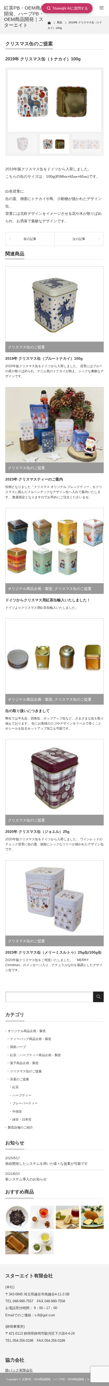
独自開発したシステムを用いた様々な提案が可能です (46, 1164)
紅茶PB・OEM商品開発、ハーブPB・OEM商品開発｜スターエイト (62, 1379)
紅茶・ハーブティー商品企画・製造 (35, 1055)
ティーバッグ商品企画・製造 (30, 1039)
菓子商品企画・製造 (24, 1063)
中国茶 (17, 1111)
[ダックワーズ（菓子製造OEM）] (67, 1217)
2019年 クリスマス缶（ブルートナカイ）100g (44, 358)
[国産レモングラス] (42, 1242)
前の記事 (30, 239)
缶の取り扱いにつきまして (27, 711)
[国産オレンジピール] (42, 1217)
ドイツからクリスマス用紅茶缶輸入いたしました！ (47, 600)
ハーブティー (21, 1095)
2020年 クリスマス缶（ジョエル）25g (37, 831)
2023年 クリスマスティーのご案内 (34, 479)
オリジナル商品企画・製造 (30, 589)
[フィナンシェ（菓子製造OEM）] (17, 1242)
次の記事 (78, 239)
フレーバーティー (25, 1103)
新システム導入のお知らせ (26, 1179)
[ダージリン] (17, 1217)
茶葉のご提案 (19, 1079)
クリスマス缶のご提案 (29, 43)
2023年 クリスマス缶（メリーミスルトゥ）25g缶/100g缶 (53, 952)
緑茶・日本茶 (21, 1119)
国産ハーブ (18, 1047)
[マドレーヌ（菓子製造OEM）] (92, 1217)
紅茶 (15, 1087)
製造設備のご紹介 (20, 1127)
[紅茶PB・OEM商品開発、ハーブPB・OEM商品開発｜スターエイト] (26, 16)
